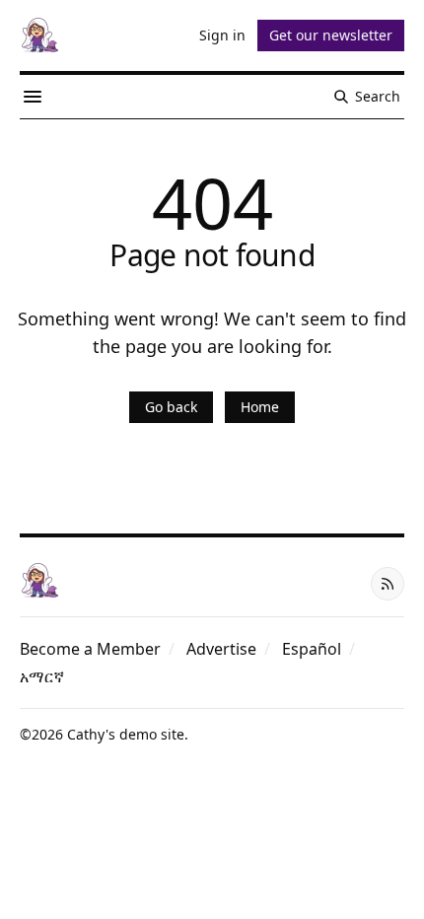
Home (260, 406)
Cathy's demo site (125, 734)
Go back (171, 406)
